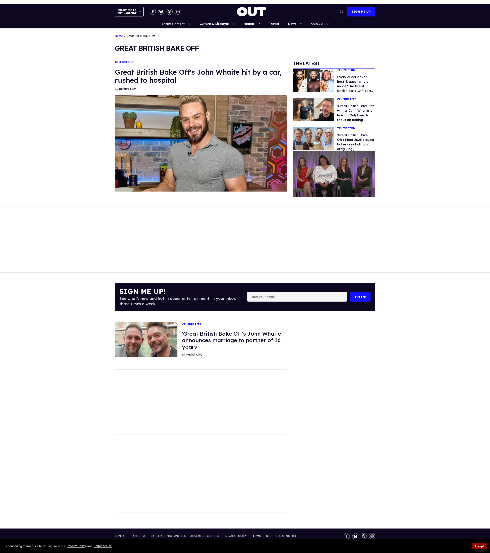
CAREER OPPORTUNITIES (168, 536)
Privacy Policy (76, 546)
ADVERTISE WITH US (204, 536)
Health (249, 24)
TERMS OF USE (261, 536)
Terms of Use (103, 546)
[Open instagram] (178, 12)
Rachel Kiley (194, 354)
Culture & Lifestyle (214, 24)
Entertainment (173, 24)
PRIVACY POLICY (235, 536)
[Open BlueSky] (161, 12)
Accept (479, 546)
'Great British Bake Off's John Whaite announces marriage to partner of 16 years (231, 340)
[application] (334, 174)
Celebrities (124, 62)
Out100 (317, 24)
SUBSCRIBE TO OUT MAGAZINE (127, 12)
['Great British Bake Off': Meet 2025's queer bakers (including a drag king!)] (313, 138)
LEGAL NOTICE (286, 536)
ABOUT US (139, 536)
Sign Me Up (361, 12)
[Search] (341, 11)
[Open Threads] (170, 12)
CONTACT (121, 536)
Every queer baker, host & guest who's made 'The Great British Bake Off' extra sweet (355, 86)
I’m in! (360, 297)
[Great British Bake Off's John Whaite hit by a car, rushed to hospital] (201, 143)
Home (119, 36)
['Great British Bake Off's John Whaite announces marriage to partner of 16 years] (146, 339)
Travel (274, 24)
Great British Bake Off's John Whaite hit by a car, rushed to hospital (198, 76)
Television (346, 70)
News (292, 24)
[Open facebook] (153, 12)
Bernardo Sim (127, 88)
